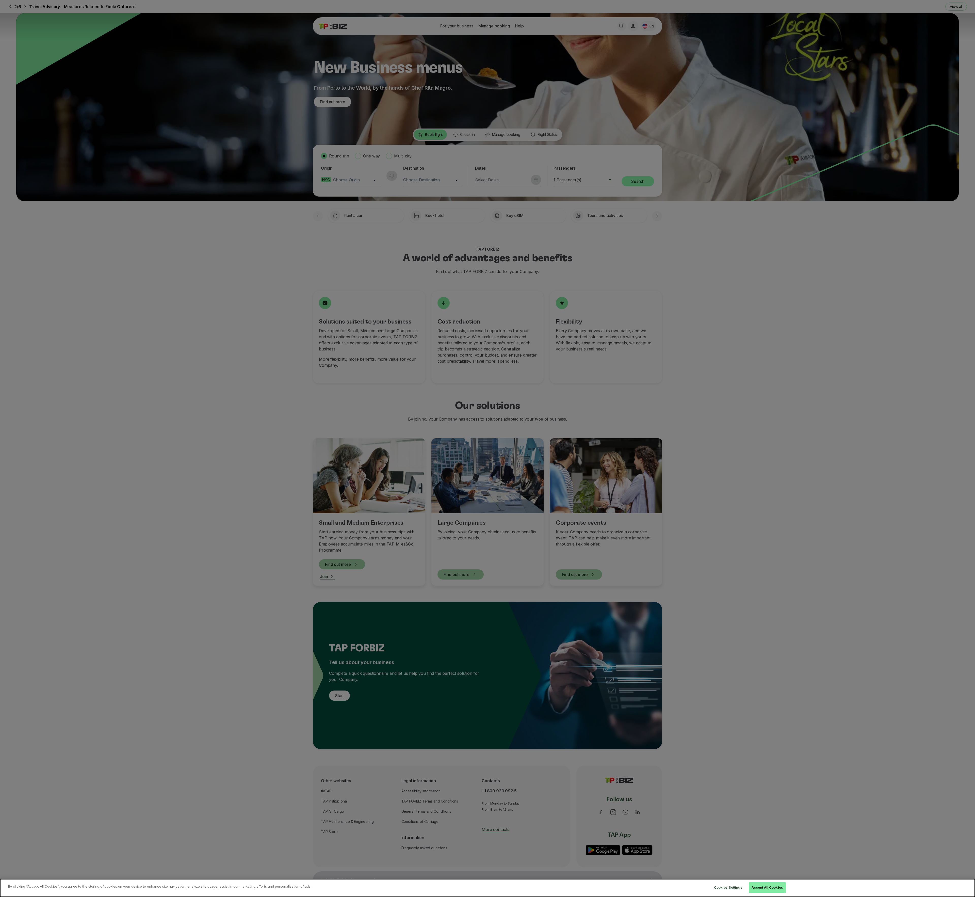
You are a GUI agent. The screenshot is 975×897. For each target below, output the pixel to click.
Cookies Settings (728, 887)
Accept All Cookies (767, 887)
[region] (487, 888)
